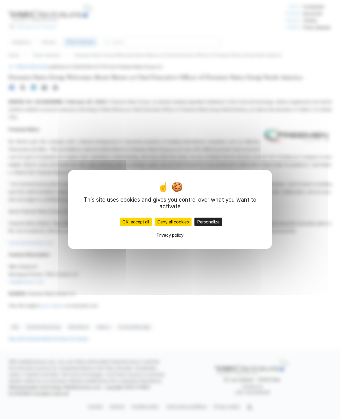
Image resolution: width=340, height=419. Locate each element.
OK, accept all (135, 221)
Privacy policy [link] (170, 235)
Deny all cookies (173, 221)
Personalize (208, 221)
